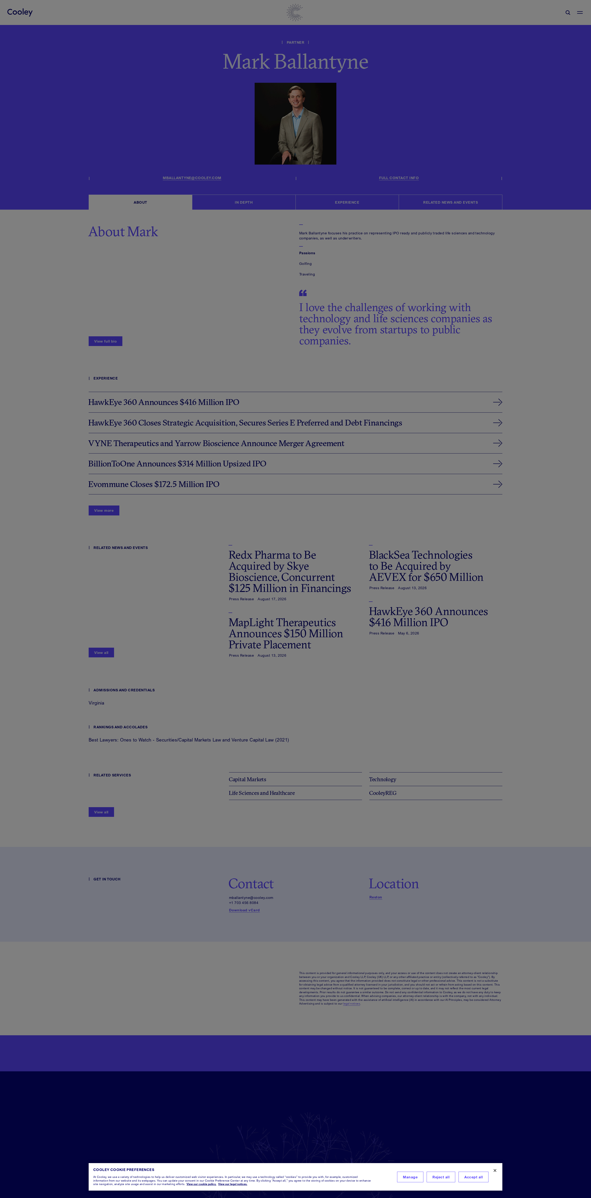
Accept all (473, 1177)
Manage (410, 1177)
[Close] (495, 1170)
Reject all (440, 1177)
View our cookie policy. (201, 1184)
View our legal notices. (232, 1184)
